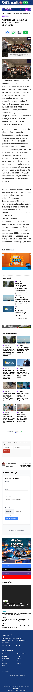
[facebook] (3, 645)
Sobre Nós (10, 690)
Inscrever (6, 450)
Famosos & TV (6, 658)
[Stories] (20, 2)
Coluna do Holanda (21, 653)
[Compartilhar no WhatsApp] (13, 32)
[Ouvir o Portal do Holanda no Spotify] (25, 32)
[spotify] (19, 645)
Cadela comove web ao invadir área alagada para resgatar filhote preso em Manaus (9, 397)
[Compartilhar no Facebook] (7, 32)
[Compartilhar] (19, 32)
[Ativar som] (29, 268)
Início (3, 13)
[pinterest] (12, 645)
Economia (4, 663)
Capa (3, 653)
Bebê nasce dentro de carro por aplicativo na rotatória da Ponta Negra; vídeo (23, 397)
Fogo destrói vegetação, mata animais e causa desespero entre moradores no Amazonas (22, 419)
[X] (6, 645)
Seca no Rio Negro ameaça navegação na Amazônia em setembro (22, 299)
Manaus (19, 658)
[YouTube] (16, 645)
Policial (18, 656)
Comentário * (8, 496)
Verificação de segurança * (11, 508)
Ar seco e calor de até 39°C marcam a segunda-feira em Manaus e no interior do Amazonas (22, 312)
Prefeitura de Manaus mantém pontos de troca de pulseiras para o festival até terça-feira (9, 419)
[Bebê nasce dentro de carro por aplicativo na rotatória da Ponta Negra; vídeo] (23, 385)
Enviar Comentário (11, 518)
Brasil (3, 661)
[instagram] (9, 645)
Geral (3, 665)
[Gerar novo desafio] (12, 511)
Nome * (7, 481)
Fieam (3, 249)
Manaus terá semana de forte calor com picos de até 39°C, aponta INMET (23, 374)
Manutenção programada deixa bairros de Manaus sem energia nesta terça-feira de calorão (22, 287)
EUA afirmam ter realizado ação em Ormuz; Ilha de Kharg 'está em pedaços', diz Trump (16, 626)
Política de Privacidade (19, 690)
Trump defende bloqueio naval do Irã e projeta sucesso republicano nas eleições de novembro (16, 605)
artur (13, 249)
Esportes (19, 663)
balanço (8, 249)
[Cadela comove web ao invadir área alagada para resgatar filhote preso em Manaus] (9, 385)
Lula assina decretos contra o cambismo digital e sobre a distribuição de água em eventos (16, 614)
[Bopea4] (10, 2)
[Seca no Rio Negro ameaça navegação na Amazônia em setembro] (8, 298)
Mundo (18, 661)
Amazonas (8, 13)
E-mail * (7, 489)
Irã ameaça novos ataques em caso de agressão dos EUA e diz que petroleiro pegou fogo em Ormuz (15, 620)
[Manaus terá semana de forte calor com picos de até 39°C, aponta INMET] (23, 363)
